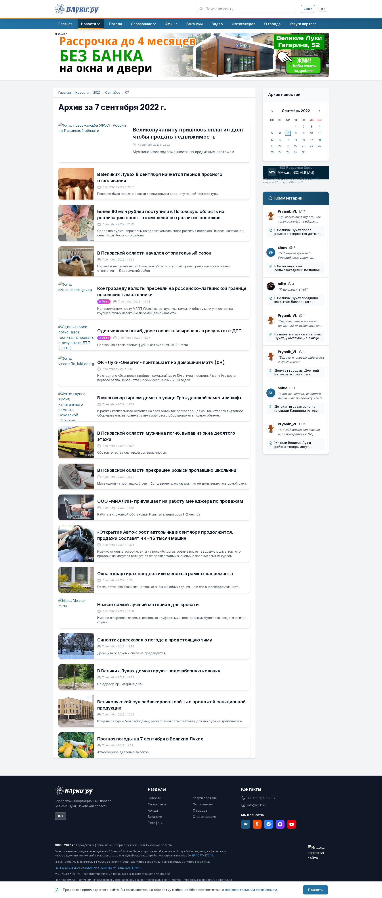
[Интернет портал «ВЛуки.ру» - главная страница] (77, 9)
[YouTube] (291, 824)
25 (319, 146)
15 (295, 139)
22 (295, 146)
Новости (82, 92)
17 (311, 139)
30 (304, 152)
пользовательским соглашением (251, 890)
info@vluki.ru (256, 805)
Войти (308, 8)
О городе (200, 810)
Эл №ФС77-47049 (200, 855)
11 (319, 133)
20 (280, 146)
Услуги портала (205, 798)
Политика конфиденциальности (120, 867)
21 (287, 146)
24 (311, 146)
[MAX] (280, 824)
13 (280, 139)
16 (303, 139)
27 (280, 152)
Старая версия (204, 816)
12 (272, 139)
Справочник (157, 804)
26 (272, 152)
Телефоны (156, 823)
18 (319, 139)
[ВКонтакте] (245, 824)
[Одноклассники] (257, 824)
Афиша (153, 810)
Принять (315, 890)
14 (287, 139)
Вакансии (155, 816)
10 (311, 133)
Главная (64, 92)
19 (272, 146)
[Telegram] (268, 824)
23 (303, 146)
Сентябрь (112, 92)
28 (288, 152)
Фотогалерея (203, 804)
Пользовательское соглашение (76, 867)
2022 (97, 92)
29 (295, 152)
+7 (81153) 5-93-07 (261, 798)
